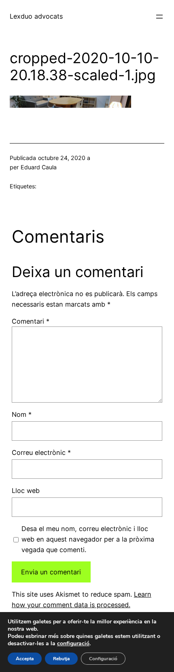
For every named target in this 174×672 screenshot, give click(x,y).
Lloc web (26, 490)
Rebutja (61, 658)
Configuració (103, 658)
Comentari (30, 321)
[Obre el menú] (159, 16)
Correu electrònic (41, 452)
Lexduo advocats (36, 16)
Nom (22, 414)
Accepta (25, 658)
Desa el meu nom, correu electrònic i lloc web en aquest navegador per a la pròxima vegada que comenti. (87, 539)
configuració (73, 643)
